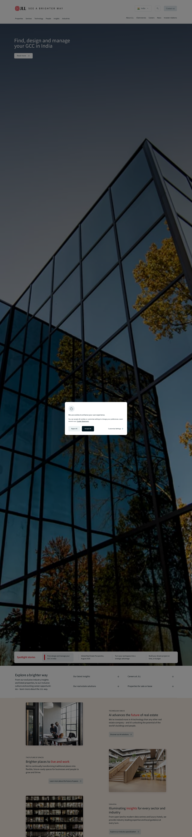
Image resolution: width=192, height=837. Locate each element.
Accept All (88, 429)
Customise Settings (116, 428)
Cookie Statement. (83, 421)
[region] (96, 418)
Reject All (74, 429)
